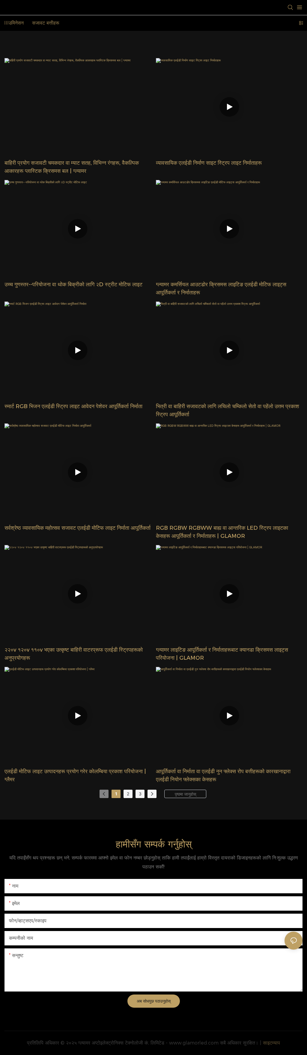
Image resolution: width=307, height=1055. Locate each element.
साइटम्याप (271, 1043)
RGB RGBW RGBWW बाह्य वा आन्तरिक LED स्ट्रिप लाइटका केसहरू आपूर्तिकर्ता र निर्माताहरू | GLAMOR (222, 532)
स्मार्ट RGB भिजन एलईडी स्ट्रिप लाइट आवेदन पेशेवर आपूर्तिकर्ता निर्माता (73, 406)
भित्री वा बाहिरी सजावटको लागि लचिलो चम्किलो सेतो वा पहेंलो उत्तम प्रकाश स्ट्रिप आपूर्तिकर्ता (227, 410)
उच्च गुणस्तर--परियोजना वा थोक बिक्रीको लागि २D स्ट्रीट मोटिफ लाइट (73, 284)
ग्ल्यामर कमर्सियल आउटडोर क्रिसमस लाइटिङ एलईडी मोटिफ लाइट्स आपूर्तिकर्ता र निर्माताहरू (221, 288)
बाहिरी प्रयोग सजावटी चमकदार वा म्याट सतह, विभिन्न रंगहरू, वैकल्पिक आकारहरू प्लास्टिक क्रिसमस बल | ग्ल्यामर (71, 167)
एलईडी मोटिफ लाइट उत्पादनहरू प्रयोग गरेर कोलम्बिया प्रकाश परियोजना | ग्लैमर (75, 775)
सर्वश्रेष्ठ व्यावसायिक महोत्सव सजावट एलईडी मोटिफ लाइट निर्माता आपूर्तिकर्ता (77, 528)
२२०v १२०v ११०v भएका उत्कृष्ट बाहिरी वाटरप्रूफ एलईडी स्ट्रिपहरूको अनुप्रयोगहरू (73, 654)
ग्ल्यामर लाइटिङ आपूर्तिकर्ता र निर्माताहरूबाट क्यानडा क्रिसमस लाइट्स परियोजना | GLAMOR (222, 654)
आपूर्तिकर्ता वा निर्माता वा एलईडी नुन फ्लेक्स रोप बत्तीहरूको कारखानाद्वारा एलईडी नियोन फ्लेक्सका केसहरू (223, 775)
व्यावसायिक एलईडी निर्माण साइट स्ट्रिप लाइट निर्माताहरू (209, 163)
